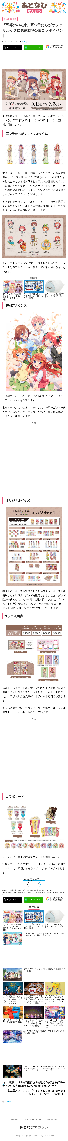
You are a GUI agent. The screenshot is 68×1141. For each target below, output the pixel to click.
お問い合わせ (51, 1119)
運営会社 (15, 1119)
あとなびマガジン (34, 1127)
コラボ (8, 1102)
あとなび (25, 41)
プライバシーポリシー (32, 1119)
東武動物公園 (10, 19)
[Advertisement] (34, 61)
